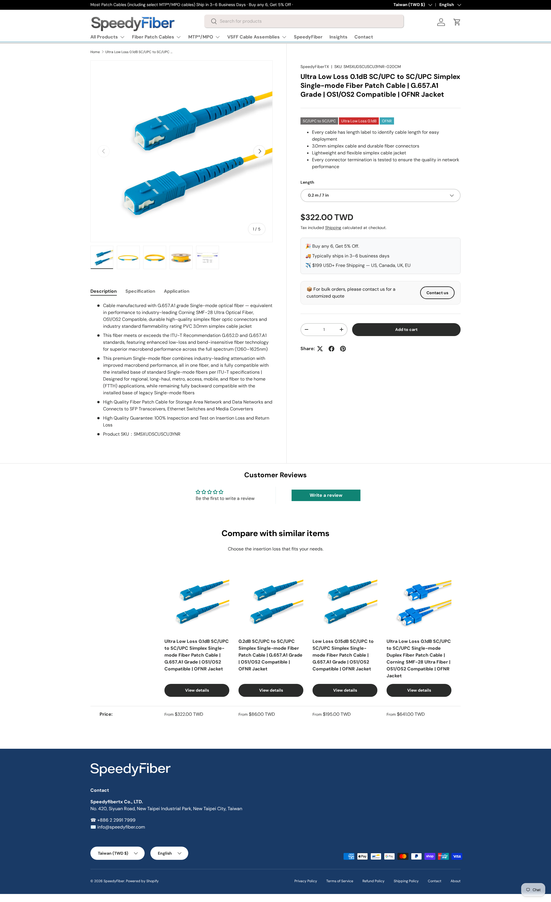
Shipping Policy (406, 881)
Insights (338, 37)
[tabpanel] (181, 370)
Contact (363, 37)
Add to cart (406, 329)
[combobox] (304, 21)
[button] (457, 22)
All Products (104, 37)
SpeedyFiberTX (314, 66)
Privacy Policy (305, 881)
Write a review (326, 495)
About (456, 881)
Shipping (333, 227)
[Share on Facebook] (331, 348)
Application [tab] (176, 291)
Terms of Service (339, 881)
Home (95, 52)
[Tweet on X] (320, 348)
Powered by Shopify (142, 881)
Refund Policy (373, 881)
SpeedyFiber (308, 37)
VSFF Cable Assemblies (253, 37)
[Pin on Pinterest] (343, 348)
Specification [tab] (140, 291)
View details (197, 690)
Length (307, 182)
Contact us (437, 292)
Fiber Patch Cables (153, 37)
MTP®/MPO (200, 37)
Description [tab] (103, 291)
